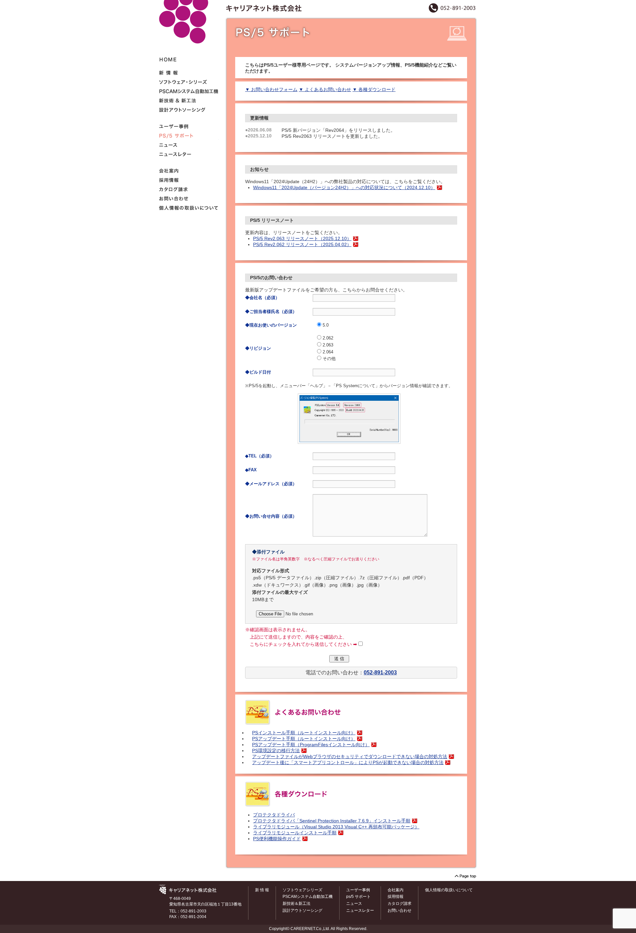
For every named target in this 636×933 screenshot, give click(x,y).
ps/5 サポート (358, 896)
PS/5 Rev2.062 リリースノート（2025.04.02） (302, 244)
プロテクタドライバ (274, 814)
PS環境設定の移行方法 (276, 750)
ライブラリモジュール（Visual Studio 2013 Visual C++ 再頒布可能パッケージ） (336, 826)
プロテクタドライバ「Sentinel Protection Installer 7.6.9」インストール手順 (331, 820)
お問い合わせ (399, 910)
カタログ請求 (399, 903)
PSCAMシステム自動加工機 (308, 896)
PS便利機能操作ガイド (277, 838)
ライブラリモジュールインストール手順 (295, 832)
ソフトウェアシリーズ (302, 890)
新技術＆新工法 (296, 903)
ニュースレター (360, 910)
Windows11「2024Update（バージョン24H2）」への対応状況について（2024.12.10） (344, 187)
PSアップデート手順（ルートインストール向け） (303, 738)
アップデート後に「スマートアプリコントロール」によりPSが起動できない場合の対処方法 (348, 762)
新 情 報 (262, 890)
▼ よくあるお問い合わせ (325, 89)
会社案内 (395, 890)
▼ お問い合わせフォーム (271, 89)
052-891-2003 (380, 672)
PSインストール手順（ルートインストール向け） (303, 732)
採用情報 (395, 896)
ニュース (354, 903)
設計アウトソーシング (302, 910)
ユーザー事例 (358, 890)
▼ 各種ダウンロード (374, 89)
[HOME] (189, 33)
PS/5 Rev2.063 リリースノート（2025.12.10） (302, 238)
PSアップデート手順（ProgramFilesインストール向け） (311, 744)
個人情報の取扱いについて (449, 890)
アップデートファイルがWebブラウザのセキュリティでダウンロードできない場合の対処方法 (349, 756)
